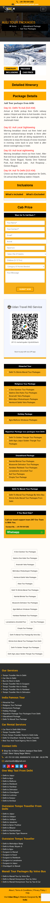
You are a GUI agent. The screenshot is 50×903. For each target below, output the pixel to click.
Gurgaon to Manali (10, 852)
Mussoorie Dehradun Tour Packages (24, 464)
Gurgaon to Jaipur (10, 863)
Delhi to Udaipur (9, 817)
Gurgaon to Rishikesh (11, 858)
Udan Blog (13, 896)
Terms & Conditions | (24, 890)
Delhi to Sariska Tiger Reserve (15, 833)
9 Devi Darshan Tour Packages (21, 389)
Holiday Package (9, 711)
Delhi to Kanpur (9, 798)
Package (25, 68)
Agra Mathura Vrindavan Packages (23, 420)
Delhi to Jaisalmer (10, 822)
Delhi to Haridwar (10, 787)
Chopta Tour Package (18, 477)
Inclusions (12, 72)
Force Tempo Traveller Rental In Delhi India (20, 735)
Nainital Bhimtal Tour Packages (21, 461)
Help (27, 892)
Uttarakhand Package (32, 26)
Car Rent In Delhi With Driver (14, 729)
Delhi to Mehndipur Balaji (13, 844)
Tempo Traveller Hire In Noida (15, 687)
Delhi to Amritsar (9, 801)
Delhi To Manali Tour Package (15, 719)
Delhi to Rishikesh (10, 784)
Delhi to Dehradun (10, 789)
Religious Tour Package (12, 705)
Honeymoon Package (11, 708)
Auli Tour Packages (17, 474)
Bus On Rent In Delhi (11, 681)
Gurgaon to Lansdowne (12, 860)
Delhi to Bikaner (9, 828)
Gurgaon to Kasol (10, 855)
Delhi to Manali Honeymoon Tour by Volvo (20, 879)
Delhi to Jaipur (8, 775)
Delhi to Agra (8, 778)
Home (14, 26)
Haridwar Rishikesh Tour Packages (23, 467)
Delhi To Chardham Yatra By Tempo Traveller (21, 738)
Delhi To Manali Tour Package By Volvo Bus (26, 494)
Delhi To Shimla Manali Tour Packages (24, 372)
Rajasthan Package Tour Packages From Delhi (22, 714)
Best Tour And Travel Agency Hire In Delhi (19, 741)
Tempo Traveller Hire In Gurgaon (16, 684)
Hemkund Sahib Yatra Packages (22, 402)
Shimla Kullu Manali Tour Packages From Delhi (25, 641)
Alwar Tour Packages (25, 583)
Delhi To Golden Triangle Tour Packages (25, 437)
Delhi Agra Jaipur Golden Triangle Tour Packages (25, 654)
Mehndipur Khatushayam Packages (23, 399)
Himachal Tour (8, 702)
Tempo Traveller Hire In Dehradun (16, 692)
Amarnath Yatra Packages (19, 396)
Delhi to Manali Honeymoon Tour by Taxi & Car (22, 882)
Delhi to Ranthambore (12, 831)
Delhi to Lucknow (10, 795)
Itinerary (11, 68)
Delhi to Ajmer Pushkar (12, 825)
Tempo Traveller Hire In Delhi (14, 675)
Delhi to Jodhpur (9, 819)
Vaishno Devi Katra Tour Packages (23, 392)
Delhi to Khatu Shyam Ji (12, 846)
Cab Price (28, 72)
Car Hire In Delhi (9, 678)
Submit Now (25, 289)
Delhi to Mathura (9, 781)
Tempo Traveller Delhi (11, 732)
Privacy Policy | (39, 890)
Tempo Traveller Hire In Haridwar (16, 689)
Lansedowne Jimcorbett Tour (21, 470)
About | (12, 890)
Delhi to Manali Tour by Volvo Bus (16, 876)
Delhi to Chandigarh (11, 792)
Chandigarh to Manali (11, 866)
